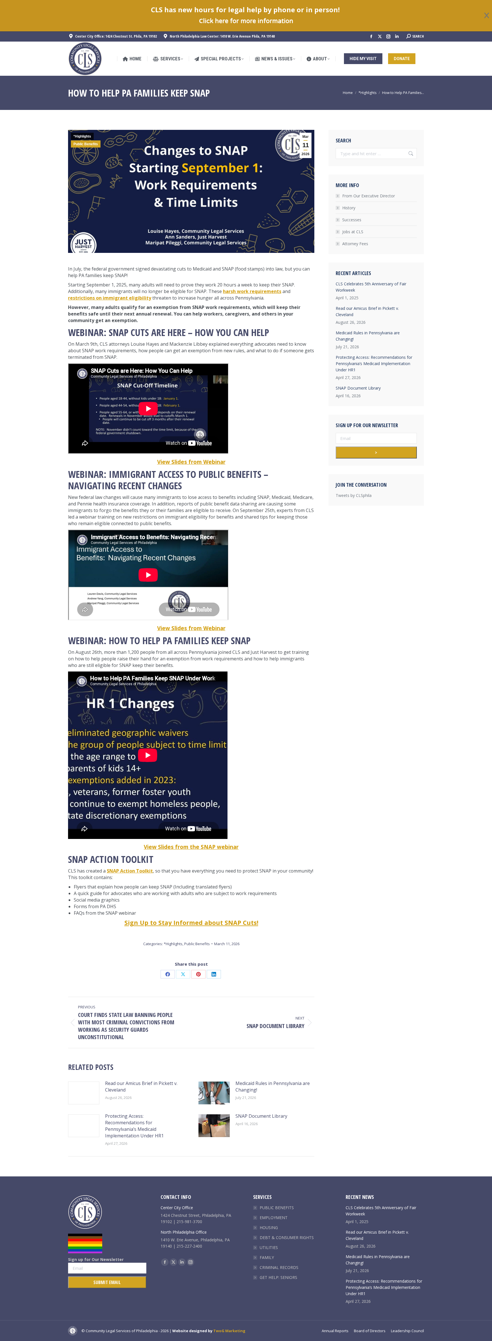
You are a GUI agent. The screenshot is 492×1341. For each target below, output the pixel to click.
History (348, 207)
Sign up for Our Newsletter (96, 1259)
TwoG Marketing (229, 1330)
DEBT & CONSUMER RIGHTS (287, 1237)
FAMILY (267, 1257)
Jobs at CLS (352, 231)
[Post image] (83, 1093)
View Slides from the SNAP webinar (191, 846)
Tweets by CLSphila (354, 495)
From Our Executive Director (368, 195)
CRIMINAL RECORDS (279, 1267)
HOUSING (269, 1227)
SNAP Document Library (261, 1116)
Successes (351, 219)
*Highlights (82, 136)
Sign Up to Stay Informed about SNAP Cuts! (191, 922)
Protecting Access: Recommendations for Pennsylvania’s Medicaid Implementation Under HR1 (134, 1126)
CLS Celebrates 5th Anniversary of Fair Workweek (371, 287)
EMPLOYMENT (274, 1217)
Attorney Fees (355, 243)
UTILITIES (269, 1247)
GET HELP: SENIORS (278, 1277)
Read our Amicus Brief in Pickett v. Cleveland (141, 1086)
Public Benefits (85, 144)
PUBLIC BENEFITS (277, 1207)
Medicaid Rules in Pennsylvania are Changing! (272, 1086)
